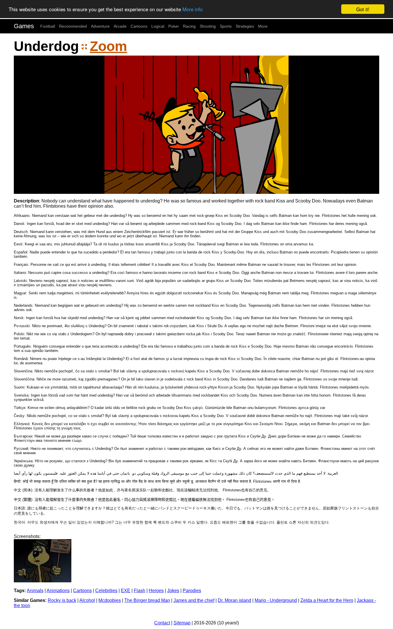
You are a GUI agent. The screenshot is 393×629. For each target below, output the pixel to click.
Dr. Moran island (234, 600)
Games (24, 26)
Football (47, 26)
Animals (35, 590)
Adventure (100, 26)
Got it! (362, 9)
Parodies (192, 590)
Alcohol (87, 600)
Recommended (73, 26)
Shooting (208, 26)
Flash (139, 590)
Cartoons (139, 26)
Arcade (120, 26)
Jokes (173, 590)
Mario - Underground (276, 600)
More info (192, 9)
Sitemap (181, 622)
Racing (189, 26)
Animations (58, 590)
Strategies (245, 26)
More (263, 26)
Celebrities (106, 590)
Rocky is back (62, 600)
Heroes (156, 590)
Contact (162, 622)
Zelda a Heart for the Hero (326, 600)
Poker (173, 26)
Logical (157, 26)
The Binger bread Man (147, 600)
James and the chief (193, 600)
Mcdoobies (109, 600)
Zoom (108, 46)
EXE (125, 590)
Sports (226, 26)
